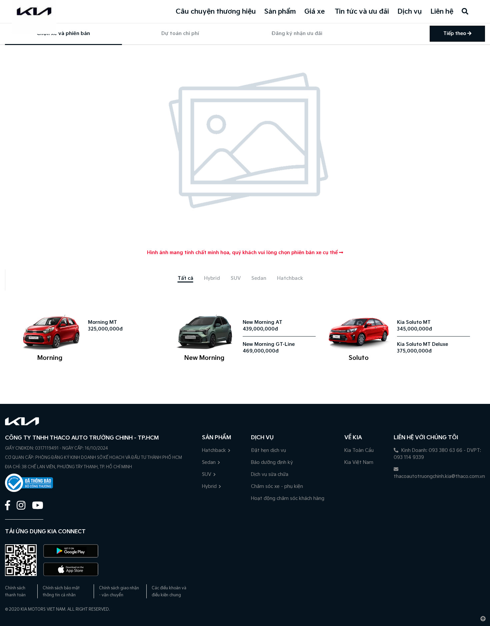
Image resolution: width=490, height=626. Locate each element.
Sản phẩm (280, 12)
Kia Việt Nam (358, 462)
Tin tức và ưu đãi (362, 12)
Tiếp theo (455, 33)
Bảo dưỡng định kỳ (272, 462)
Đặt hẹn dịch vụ (268, 450)
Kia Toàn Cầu (359, 450)
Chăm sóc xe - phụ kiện (277, 486)
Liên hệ (441, 12)
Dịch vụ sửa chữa (269, 474)
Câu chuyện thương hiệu (216, 12)
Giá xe (314, 12)
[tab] (185, 278)
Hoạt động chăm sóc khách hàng (287, 498)
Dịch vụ (409, 12)
